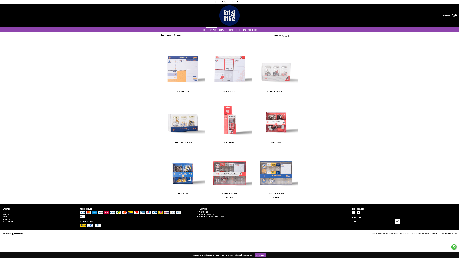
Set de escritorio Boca (276, 194)
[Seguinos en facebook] (358, 212)
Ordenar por (277, 36)
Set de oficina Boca (183, 194)
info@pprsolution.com (206, 214)
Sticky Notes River (229, 91)
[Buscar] (15, 15)
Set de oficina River (276, 142)
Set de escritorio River (229, 194)
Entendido (260, 255)
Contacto (223, 30)
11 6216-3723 (203, 212)
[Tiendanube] (12, 234)
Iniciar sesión (447, 16)
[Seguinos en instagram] (353, 212)
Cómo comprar (234, 30)
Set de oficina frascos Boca (183, 142)
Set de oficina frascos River (276, 91)
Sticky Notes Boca (183, 91)
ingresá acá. (435, 234)
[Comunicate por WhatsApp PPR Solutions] (454, 247)
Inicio (203, 30)
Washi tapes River (229, 142)
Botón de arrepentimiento (449, 234)
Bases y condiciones (251, 30)
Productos (212, 30)
